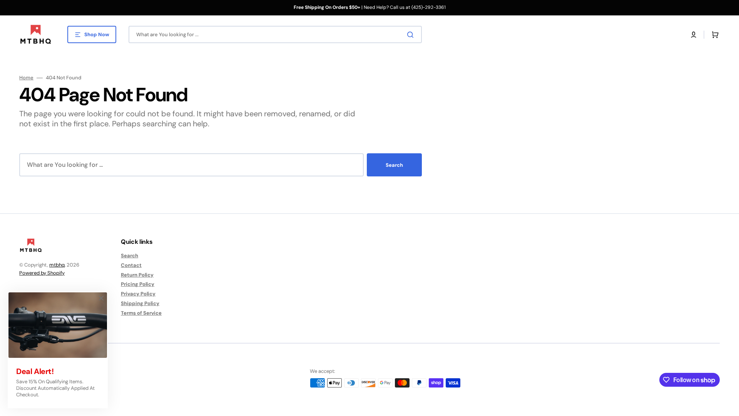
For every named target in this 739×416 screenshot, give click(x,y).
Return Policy (137, 275)
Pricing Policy (137, 284)
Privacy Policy (138, 293)
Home (26, 78)
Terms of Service (141, 313)
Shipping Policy (140, 303)
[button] (693, 34)
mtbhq (57, 265)
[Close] (101, 298)
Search (394, 165)
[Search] (412, 34)
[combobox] (275, 34)
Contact (131, 265)
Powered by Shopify (42, 273)
